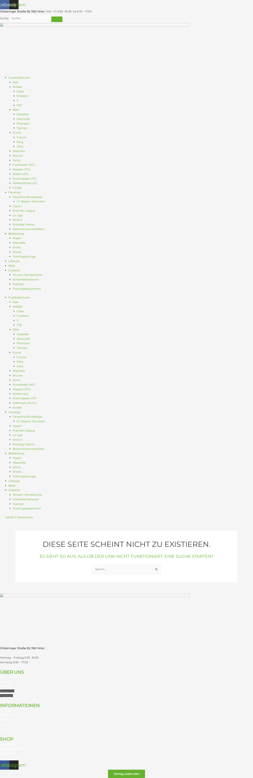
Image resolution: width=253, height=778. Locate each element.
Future (21, 137)
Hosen (17, 238)
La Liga (18, 215)
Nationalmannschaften (28, 229)
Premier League (24, 210)
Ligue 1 (17, 206)
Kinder (17, 187)
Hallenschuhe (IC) (25, 183)
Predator (23, 96)
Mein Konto (8, 744)
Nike (16, 109)
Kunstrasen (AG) (24, 164)
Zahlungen (7, 719)
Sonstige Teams (23, 224)
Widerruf (5, 724)
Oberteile (19, 243)
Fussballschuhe (19, 77)
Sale (15, 82)
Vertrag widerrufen (126, 774)
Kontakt (5, 681)
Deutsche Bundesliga (27, 197)
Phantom (23, 123)
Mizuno (18, 155)
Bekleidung (16, 233)
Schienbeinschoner (26, 279)
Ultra (20, 146)
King (20, 142)
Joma (16, 160)
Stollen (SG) (21, 174)
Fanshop (14, 192)
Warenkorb (8, 753)
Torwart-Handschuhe (27, 275)
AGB (2, 729)
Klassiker (23, 114)
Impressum (6, 695)
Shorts (17, 252)
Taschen (18, 284)
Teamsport (7, 686)
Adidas (17, 87)
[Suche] (56, 19)
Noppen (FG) (21, 169)
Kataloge (6, 710)
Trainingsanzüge (24, 256)
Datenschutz (7, 691)
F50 (19, 105)
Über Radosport (11, 677)
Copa (20, 91)
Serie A (17, 220)
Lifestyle (14, 261)
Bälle (11, 265)
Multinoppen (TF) (24, 178)
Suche (4, 18)
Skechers (19, 151)
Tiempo (22, 128)
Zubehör (14, 270)
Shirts (16, 247)
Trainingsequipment (27, 288)
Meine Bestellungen (14, 748)
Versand (5, 715)
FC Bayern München (31, 201)
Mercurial (23, 119)
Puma (17, 132)
